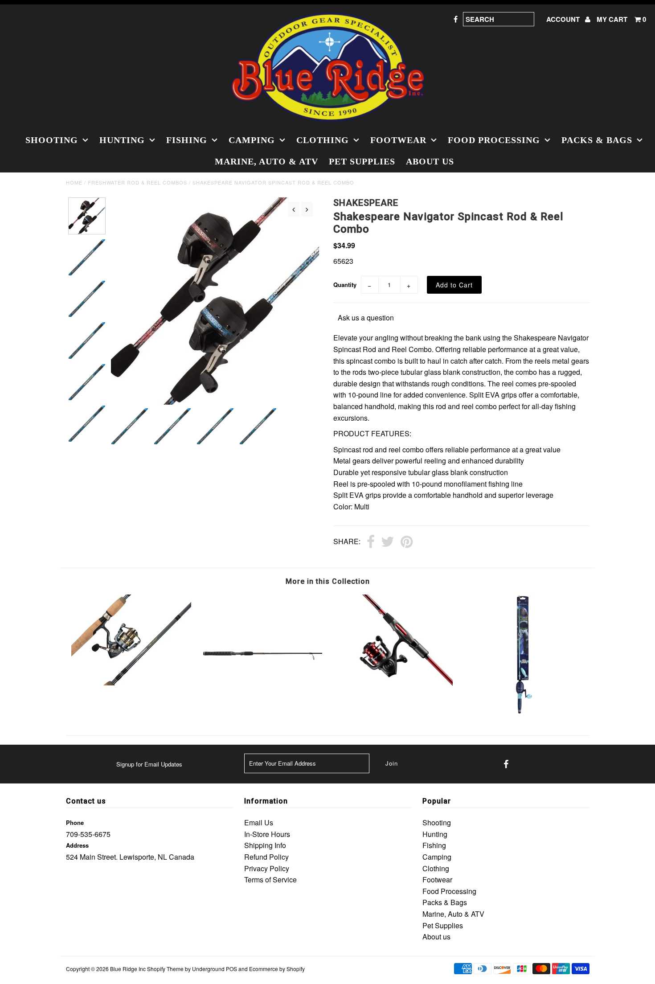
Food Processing (494, 140)
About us (430, 161)
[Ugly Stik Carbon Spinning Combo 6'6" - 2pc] (393, 698)
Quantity (344, 284)
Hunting (122, 140)
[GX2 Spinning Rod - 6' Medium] (262, 712)
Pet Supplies (362, 161)
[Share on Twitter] (387, 542)
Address (77, 845)
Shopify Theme (165, 968)
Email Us (258, 822)
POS (231, 968)
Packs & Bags (596, 140)
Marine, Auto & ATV (266, 161)
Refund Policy (266, 857)
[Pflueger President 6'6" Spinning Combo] (131, 682)
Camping (252, 140)
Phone (75, 822)
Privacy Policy (266, 868)
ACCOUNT (563, 19)
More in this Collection (328, 581)
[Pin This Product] (407, 542)
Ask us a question (366, 317)
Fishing (186, 140)
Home (74, 182)
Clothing (322, 140)
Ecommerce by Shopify (277, 968)
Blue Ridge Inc (128, 968)
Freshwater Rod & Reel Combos (137, 182)
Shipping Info (265, 845)
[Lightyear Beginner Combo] (524, 712)
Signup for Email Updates (149, 764)
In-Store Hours (267, 834)
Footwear (398, 140)
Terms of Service (270, 879)
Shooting (51, 140)
